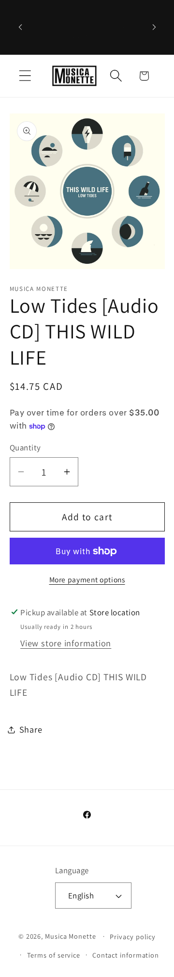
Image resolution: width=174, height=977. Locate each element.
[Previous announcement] (20, 27)
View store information (65, 643)
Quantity (25, 447)
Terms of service (54, 955)
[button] (25, 76)
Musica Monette (70, 936)
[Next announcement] (154, 27)
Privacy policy (133, 936)
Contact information (125, 955)
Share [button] (31, 729)
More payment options (87, 579)
